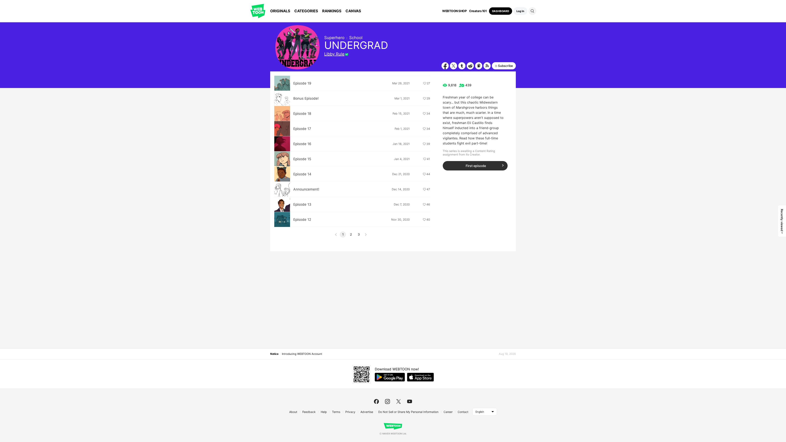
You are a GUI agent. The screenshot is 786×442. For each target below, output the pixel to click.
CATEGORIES (306, 11)
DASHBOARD (500, 11)
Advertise (366, 412)
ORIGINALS (280, 11)
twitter (398, 401)
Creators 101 (478, 11)
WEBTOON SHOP (454, 11)
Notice (274, 353)
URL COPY (478, 65)
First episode (476, 166)
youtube (409, 401)
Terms (336, 412)
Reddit (470, 65)
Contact (463, 412)
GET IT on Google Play (390, 377)
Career (448, 412)
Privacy (350, 412)
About (293, 412)
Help (324, 412)
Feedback (309, 412)
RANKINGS (331, 11)
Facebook (445, 65)
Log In (520, 11)
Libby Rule (334, 54)
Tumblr (461, 65)
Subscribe (505, 66)
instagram (387, 401)
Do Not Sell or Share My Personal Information (408, 412)
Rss (487, 65)
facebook (376, 401)
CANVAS (353, 11)
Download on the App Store (420, 377)
